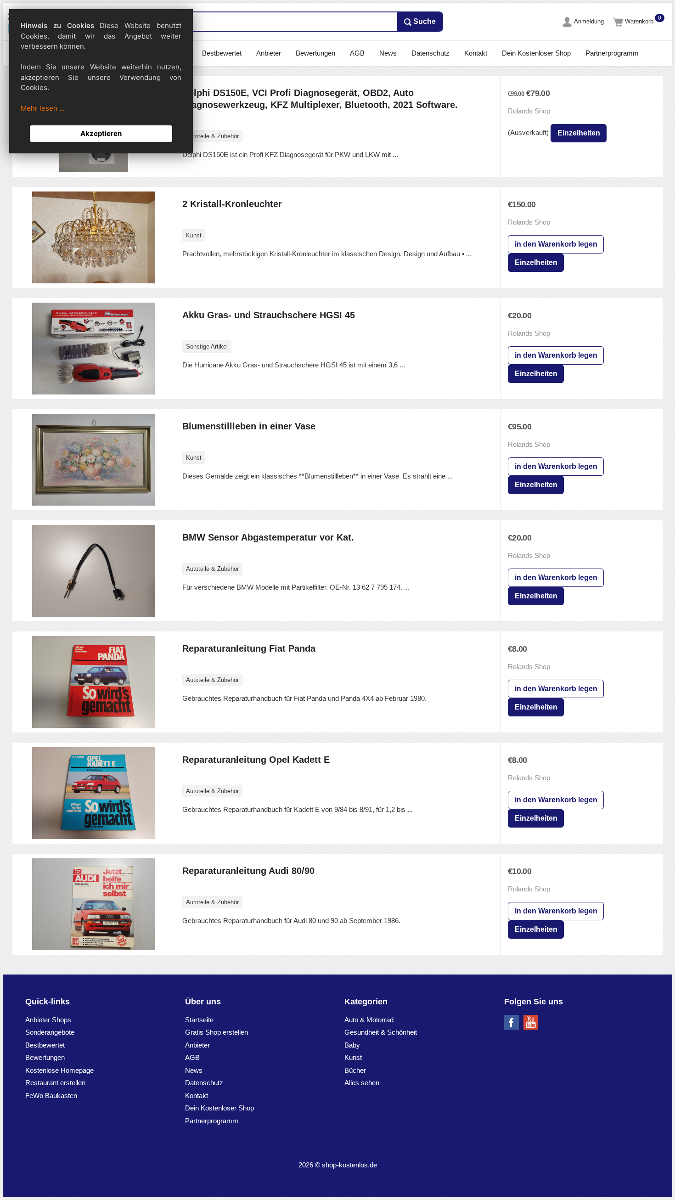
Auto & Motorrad (369, 1020)
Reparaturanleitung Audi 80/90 (248, 871)
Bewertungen (315, 53)
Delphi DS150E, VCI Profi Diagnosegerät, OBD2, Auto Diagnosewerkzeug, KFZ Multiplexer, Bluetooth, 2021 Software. (320, 99)
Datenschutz (430, 53)
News (388, 53)
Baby (352, 1045)
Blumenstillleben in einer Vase (248, 426)
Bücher (355, 1070)
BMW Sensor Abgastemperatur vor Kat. (268, 537)
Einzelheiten (578, 133)
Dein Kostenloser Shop (536, 53)
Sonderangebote (49, 1032)
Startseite (199, 1020)
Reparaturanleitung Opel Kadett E (256, 760)
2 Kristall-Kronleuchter (232, 204)
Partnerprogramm (612, 53)
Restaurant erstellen (55, 1083)
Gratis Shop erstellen (216, 1032)
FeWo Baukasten (51, 1095)
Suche (423, 21)
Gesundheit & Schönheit (380, 1032)
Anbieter (268, 53)
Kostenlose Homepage (59, 1070)
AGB (357, 53)
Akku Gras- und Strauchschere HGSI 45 (268, 315)
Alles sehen (361, 1083)
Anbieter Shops (48, 1020)
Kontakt (475, 53)
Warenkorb (640, 21)
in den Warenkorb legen (556, 244)
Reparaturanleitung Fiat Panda (248, 648)
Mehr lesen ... (43, 108)
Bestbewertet (222, 53)
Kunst (353, 1057)
